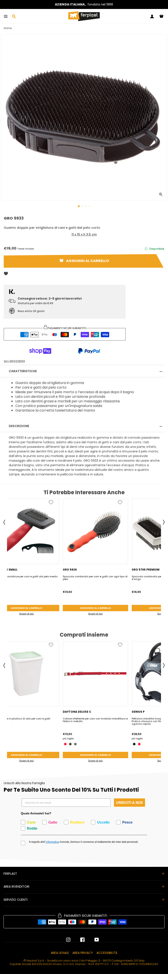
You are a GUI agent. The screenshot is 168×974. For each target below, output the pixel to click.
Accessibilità (106, 953)
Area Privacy (82, 953)
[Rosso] (65, 744)
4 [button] (90, 207)
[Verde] (75, 744)
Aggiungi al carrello (95, 608)
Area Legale (60, 953)
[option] (84, 4)
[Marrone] (70, 744)
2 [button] (83, 207)
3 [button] (86, 207)
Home (8, 28)
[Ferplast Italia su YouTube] (93, 939)
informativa (52, 841)
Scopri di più (95, 613)
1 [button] (79, 206)
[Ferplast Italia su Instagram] (68, 939)
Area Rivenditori (16, 886)
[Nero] (134, 744)
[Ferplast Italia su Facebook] (79, 939)
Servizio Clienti (16, 899)
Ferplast (10, 873)
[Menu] (6, 16)
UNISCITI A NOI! (129, 802)
